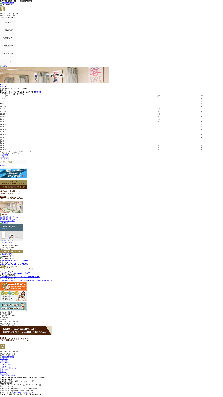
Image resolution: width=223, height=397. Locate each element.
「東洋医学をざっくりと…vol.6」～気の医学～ (16, 273)
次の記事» (4, 159)
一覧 (2, 157)
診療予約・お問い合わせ (8, 368)
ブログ (2, 167)
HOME (2, 84)
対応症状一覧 (4, 362)
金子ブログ (4, 374)
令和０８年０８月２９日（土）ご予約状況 (14, 260)
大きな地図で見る (6, 242)
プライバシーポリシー (7, 375)
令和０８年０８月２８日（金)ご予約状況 (14, 264)
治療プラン (4, 361)
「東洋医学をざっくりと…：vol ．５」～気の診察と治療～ (20, 277)
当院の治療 (4, 359)
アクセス (3, 366)
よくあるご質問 (5, 364)
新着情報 (3, 86)
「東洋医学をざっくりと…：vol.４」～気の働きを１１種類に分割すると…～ (26, 280)
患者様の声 (4, 370)
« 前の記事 (4, 155)
